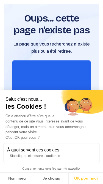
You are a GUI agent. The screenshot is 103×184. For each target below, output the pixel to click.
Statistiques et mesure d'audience (35, 156)
